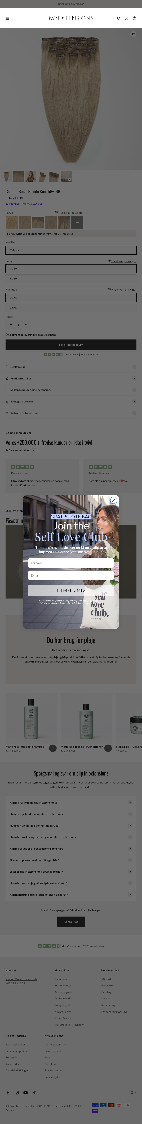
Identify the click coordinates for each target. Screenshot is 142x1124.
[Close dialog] (113, 500)
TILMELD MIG (71, 590)
